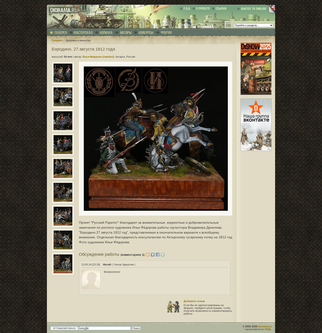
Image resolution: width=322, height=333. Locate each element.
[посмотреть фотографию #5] (63, 176)
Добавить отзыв (194, 301)
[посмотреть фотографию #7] (63, 224)
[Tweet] (163, 254)
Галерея (57, 40)
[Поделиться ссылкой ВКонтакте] (153, 254)
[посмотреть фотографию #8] (63, 248)
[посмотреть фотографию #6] (63, 200)
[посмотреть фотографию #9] (63, 272)
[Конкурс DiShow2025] (256, 94)
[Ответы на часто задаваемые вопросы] (186, 8)
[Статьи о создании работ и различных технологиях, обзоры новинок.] (83, 32)
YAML (268, 329)
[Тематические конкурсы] (146, 32)
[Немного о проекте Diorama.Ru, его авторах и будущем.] (202, 8)
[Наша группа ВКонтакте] (256, 150)
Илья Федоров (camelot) (98, 56)
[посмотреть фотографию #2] (63, 105)
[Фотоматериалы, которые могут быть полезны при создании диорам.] (106, 32)
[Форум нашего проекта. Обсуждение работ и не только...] (166, 32)
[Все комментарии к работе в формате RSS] (148, 254)
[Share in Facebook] (158, 254)
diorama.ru (265, 326)
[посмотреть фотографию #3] (63, 129)
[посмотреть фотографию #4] (63, 153)
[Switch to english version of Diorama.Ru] (256, 13)
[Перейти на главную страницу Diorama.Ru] (62, 27)
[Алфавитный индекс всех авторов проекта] (126, 32)
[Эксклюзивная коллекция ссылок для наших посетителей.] (220, 8)
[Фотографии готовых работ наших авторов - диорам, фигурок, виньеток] (60, 32)
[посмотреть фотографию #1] (63, 81)
